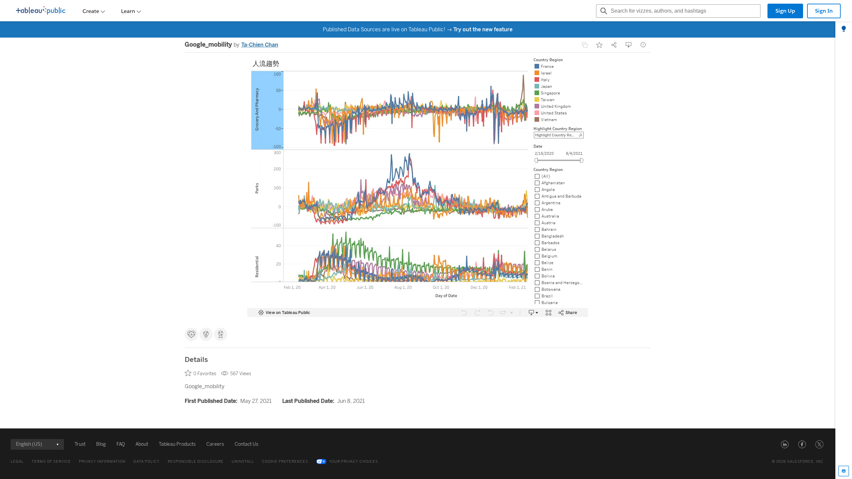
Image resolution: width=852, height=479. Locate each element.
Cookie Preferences (285, 461)
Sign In (824, 10)
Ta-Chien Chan (259, 45)
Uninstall (243, 461)
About (141, 444)
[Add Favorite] (599, 45)
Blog (101, 444)
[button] (784, 444)
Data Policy (146, 461)
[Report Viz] (643, 45)
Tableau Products (177, 444)
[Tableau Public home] (40, 11)
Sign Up (785, 10)
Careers (215, 444)
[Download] (628, 45)
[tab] (843, 29)
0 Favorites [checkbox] (204, 374)
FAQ (120, 444)
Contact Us (246, 444)
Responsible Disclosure (196, 461)
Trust (80, 444)
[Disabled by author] (584, 45)
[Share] (614, 45)
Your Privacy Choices (353, 461)
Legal (17, 461)
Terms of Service (51, 461)
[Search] (602, 11)
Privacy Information (102, 461)
